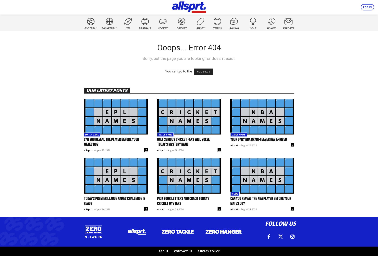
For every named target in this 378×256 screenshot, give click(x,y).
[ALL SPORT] (189, 6)
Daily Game (92, 135)
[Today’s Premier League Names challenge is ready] (116, 176)
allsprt (88, 150)
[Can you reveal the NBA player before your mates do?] (262, 176)
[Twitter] (280, 237)
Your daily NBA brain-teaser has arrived (258, 139)
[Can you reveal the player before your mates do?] (116, 116)
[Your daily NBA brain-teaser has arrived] (262, 116)
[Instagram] (292, 237)
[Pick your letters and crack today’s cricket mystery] (189, 176)
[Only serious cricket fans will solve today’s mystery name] (189, 116)
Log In (367, 7)
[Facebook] (269, 237)
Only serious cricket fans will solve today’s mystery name (183, 142)
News (235, 194)
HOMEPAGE (203, 71)
